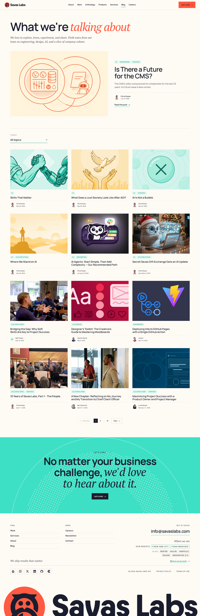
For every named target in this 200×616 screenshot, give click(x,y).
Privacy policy (164, 571)
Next (117, 421)
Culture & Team (22, 257)
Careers (132, 4)
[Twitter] (27, 571)
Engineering (125, 62)
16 (107, 421)
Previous (85, 421)
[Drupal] (13, 571)
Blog (123, 4)
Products (103, 4)
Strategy (136, 62)
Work (79, 4)
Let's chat (187, 4)
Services (114, 4)
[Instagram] (20, 571)
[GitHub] (42, 571)
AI (116, 62)
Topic (13, 135)
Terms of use (183, 571)
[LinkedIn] (34, 571)
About (71, 4)
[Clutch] (49, 571)
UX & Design (76, 324)
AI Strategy (90, 4)
